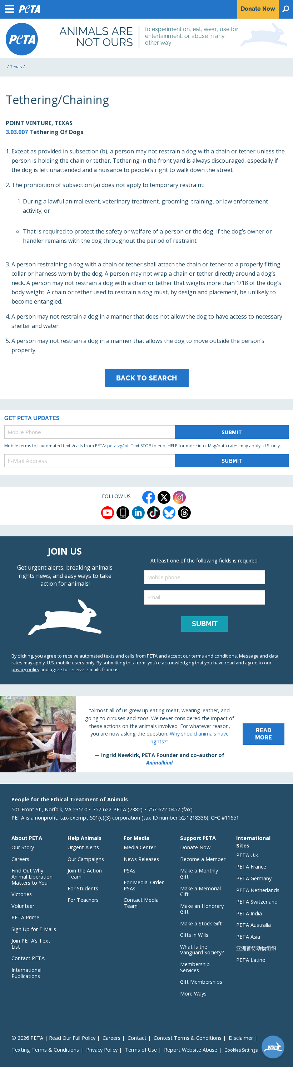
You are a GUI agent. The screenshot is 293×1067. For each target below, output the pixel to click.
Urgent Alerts (83, 847)
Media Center (139, 847)
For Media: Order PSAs (144, 885)
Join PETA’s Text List (30, 943)
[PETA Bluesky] (169, 512)
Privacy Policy (102, 1049)
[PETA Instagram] (179, 497)
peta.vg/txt (118, 446)
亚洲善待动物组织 (256, 948)
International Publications (26, 973)
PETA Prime (25, 917)
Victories (21, 894)
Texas (16, 67)
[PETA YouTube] (107, 512)
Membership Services (195, 967)
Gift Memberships (201, 981)
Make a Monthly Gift (199, 873)
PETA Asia (248, 936)
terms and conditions (214, 656)
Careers (20, 859)
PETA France (251, 866)
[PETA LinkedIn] (138, 512)
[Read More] (146, 734)
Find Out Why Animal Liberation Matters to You (32, 876)
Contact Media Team (141, 902)
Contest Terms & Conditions (188, 1037)
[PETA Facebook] (148, 497)
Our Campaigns (86, 859)
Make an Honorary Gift (202, 909)
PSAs (129, 870)
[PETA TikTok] (153, 512)
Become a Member (202, 859)
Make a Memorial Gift (200, 891)
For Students (83, 888)
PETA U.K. (247, 855)
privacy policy (25, 669)
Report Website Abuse (190, 1049)
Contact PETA (28, 958)
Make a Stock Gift (201, 923)
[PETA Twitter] (164, 497)
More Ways (193, 993)
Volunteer (22, 906)
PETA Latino (250, 960)
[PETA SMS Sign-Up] (122, 512)
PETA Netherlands (257, 890)
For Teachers (83, 899)
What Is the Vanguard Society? (202, 949)
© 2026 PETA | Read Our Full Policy (53, 1037)
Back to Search (146, 378)
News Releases (141, 859)
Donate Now (195, 847)
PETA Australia (253, 924)
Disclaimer (241, 1037)
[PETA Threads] (184, 512)
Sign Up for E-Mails (33, 929)
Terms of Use (141, 1049)
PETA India (249, 913)
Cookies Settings (241, 1050)
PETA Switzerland (257, 901)
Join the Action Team (85, 873)
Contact (137, 1037)
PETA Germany (254, 878)
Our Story (22, 847)
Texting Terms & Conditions (45, 1049)
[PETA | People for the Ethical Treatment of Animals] (22, 39)
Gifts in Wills (194, 934)
